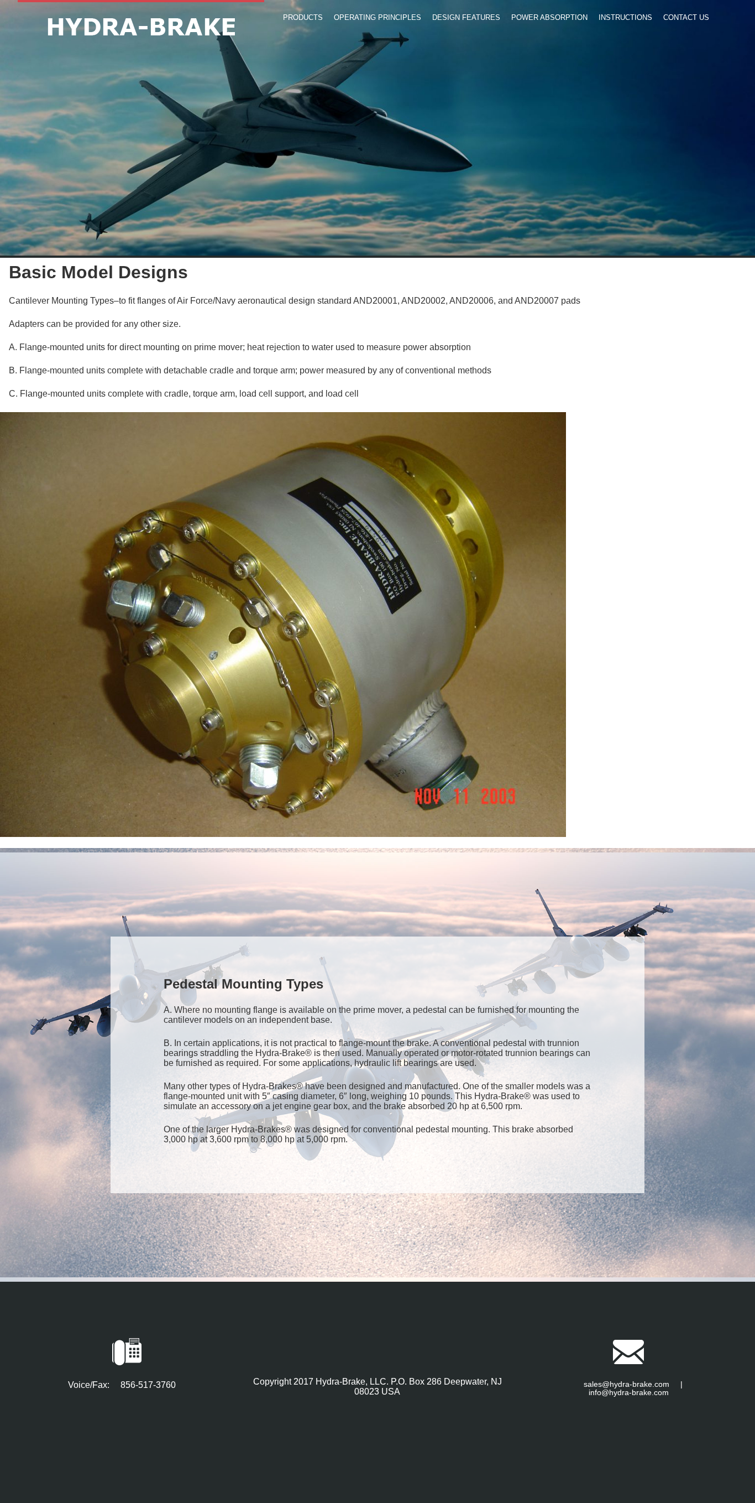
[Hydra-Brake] (141, 24)
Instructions (625, 17)
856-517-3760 (148, 1385)
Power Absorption (549, 17)
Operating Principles (377, 17)
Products (303, 17)
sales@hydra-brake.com (626, 1384)
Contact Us (686, 17)
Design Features (466, 17)
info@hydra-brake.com (629, 1392)
